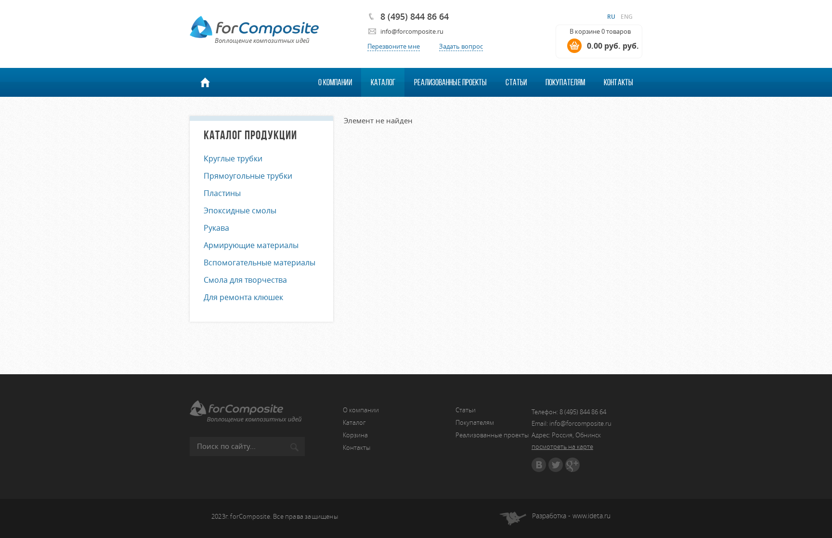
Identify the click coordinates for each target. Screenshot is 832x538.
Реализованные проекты (450, 82)
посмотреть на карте (562, 446)
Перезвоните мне (393, 46)
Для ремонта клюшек (243, 297)
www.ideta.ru (591, 515)
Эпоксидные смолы (240, 210)
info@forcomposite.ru (411, 31)
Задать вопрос (461, 46)
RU (611, 17)
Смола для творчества (245, 280)
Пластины (222, 193)
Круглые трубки (233, 158)
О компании (335, 82)
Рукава (216, 228)
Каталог (383, 82)
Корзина (355, 435)
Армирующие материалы (251, 245)
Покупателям (565, 82)
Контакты (618, 82)
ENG (627, 17)
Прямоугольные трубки (248, 176)
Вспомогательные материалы (259, 262)
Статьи (516, 82)
